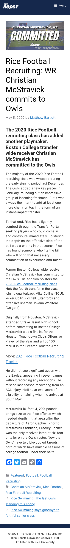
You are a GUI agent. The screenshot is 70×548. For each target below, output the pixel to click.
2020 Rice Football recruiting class (31, 284)
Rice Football (52, 487)
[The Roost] (11, 5)
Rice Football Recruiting (23, 493)
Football (32, 475)
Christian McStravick (26, 487)
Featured (17, 475)
